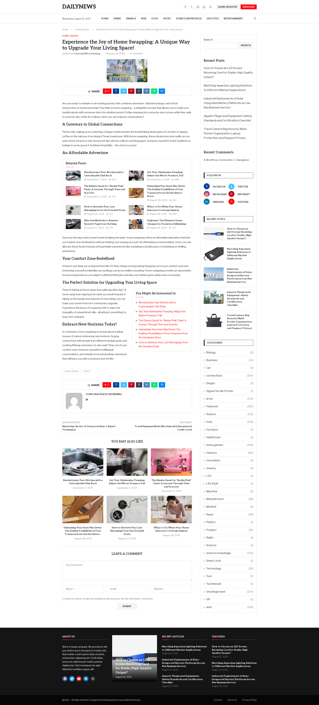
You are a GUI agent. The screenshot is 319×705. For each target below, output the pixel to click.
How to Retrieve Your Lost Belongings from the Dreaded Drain (127, 531)
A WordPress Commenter (218, 159)
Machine (229, 491)
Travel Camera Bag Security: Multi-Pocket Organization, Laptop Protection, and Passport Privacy (225, 133)
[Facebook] (185, 7)
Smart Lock (229, 560)
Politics (229, 522)
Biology (229, 352)
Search (208, 39)
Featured (229, 406)
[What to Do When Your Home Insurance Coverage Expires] (136, 210)
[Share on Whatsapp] (154, 91)
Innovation (229, 460)
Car (229, 367)
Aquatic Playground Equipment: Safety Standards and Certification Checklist (239, 299)
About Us (232, 700)
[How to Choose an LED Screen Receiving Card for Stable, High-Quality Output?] (214, 233)
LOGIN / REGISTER (227, 7)
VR (229, 599)
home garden (82, 29)
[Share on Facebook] (116, 91)
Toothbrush (229, 583)
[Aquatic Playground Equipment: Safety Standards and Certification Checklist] (214, 297)
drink (117, 18)
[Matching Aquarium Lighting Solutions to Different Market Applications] (214, 254)
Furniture (229, 429)
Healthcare (229, 437)
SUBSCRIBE (249, 7)
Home (104, 18)
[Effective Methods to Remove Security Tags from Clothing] (73, 224)
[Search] (255, 18)
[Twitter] (191, 7)
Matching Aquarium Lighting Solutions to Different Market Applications (239, 253)
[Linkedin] (204, 7)
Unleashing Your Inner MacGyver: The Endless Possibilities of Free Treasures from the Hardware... (83, 531)
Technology (229, 568)
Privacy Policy (250, 700)
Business (229, 360)
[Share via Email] (162, 91)
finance (131, 18)
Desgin (229, 383)
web (143, 18)
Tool (229, 576)
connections (229, 375)
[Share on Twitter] (123, 91)
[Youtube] (210, 7)
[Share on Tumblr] (139, 91)
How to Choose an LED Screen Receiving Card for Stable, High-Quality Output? (228, 73)
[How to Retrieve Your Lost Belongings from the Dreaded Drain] (73, 210)
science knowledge (189, 18)
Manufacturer (229, 499)
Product (229, 530)
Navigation (243, 159)
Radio (229, 537)
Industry (229, 452)
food (154, 18)
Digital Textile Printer (229, 391)
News (87, 371)
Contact (218, 700)
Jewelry (229, 468)
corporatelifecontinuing (87, 53)
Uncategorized (229, 591)
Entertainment (233, 18)
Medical (229, 506)
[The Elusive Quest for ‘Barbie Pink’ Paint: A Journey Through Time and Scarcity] (73, 191)
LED (229, 475)
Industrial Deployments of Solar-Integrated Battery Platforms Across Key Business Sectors (227, 103)
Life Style (213, 18)
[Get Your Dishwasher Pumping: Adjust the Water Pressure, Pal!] (136, 176)
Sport (167, 18)
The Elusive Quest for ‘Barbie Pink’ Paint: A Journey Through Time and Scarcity (104, 189)
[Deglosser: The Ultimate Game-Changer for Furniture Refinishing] (136, 224)
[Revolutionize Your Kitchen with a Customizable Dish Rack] (73, 176)
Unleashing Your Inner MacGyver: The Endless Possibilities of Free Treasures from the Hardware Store (163, 333)
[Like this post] (108, 91)
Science (229, 545)
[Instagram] (198, 7)
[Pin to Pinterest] (131, 91)
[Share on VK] (146, 91)
